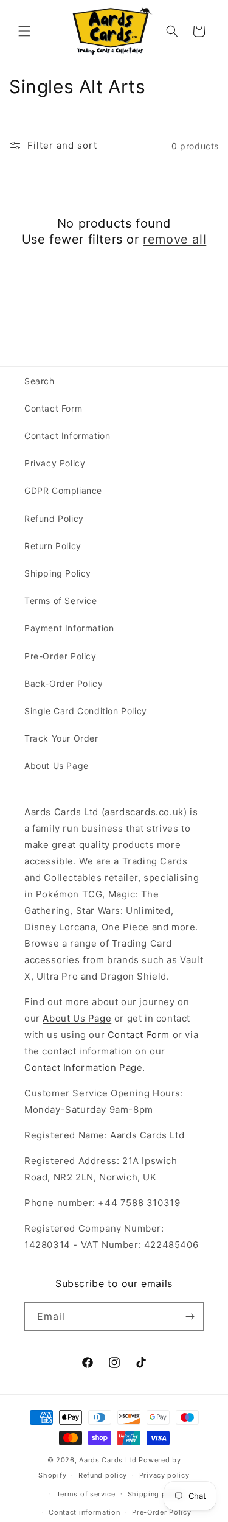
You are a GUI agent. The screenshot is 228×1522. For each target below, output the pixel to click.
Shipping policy (156, 1494)
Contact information (84, 1512)
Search (39, 381)
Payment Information (69, 628)
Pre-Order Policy (60, 656)
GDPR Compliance (63, 490)
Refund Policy (54, 518)
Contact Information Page (83, 1067)
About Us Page (56, 765)
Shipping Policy (57, 573)
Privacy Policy (54, 463)
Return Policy (52, 546)
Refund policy (102, 1475)
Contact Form (53, 408)
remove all (174, 239)
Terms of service (86, 1494)
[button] (24, 31)
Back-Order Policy (63, 683)
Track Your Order (61, 738)
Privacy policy (164, 1475)
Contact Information (67, 435)
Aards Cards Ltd (108, 1460)
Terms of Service (60, 600)
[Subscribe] (189, 1316)
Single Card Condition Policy (85, 711)
